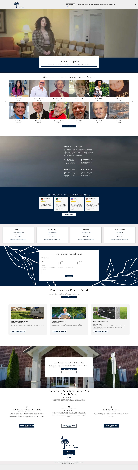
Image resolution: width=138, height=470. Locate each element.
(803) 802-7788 (18, 236)
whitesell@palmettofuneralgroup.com (86, 239)
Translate (71, 7)
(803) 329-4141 (119, 236)
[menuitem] (81, 4)
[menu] (135, 4)
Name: (43, 261)
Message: (44, 269)
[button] (39, 204)
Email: (61, 261)
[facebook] (68, 458)
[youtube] (70, 458)
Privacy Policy (63, 463)
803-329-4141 (75, 64)
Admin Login (75, 463)
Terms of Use (69, 463)
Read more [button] (58, 209)
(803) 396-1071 (52, 236)
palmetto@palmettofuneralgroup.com (18, 239)
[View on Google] (42, 199)
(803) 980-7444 (86, 236)
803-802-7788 (68, 64)
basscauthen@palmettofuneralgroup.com (120, 239)
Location (43, 265)
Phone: (80, 261)
